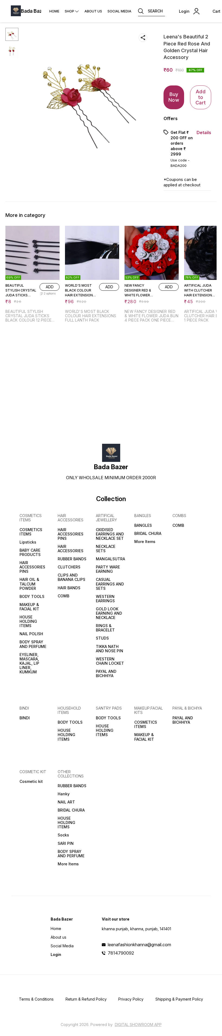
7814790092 (121, 953)
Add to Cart (200, 97)
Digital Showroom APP (138, 1024)
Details (204, 132)
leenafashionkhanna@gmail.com (139, 944)
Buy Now (173, 97)
